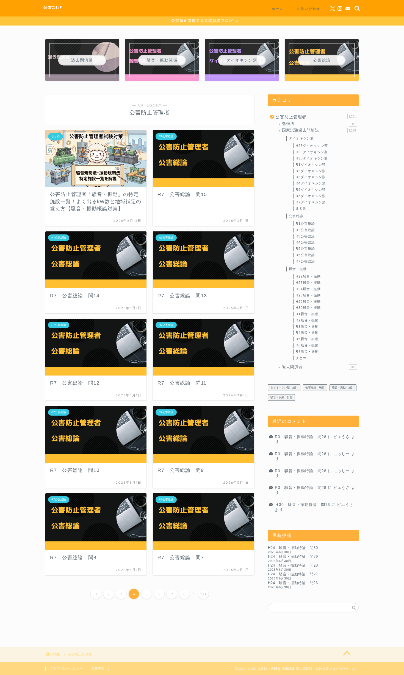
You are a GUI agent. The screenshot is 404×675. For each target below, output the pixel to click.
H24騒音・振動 (308, 289)
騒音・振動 (298, 269)
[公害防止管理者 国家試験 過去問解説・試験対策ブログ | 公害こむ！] (53, 10)
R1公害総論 (305, 224)
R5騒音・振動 (307, 339)
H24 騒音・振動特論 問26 (293, 583)
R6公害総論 (305, 255)
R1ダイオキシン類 (311, 165)
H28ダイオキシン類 (312, 146)
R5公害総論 (305, 249)
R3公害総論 (305, 236)
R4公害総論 (305, 242)
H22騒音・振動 (308, 276)
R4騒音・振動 (307, 333)
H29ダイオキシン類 (312, 152)
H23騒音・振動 (308, 283)
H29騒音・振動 (308, 302)
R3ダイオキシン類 (311, 177)
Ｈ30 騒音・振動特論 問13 (302, 505)
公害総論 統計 (315, 387)
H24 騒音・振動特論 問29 (293, 556)
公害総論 (296, 216)
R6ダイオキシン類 (311, 196)
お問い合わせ (308, 9)
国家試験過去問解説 (319, 130)
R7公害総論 (305, 261)
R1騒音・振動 (307, 314)
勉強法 (318, 124)
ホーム (277, 9)
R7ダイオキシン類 (311, 202)
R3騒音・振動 (307, 327)
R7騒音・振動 (307, 352)
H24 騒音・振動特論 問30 (293, 548)
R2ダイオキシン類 (311, 171)
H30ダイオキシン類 (312, 158)
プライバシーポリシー (66, 668)
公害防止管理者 (316, 116)
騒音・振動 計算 (281, 397)
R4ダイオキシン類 (311, 183)
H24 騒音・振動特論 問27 (293, 574)
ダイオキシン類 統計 (284, 387)
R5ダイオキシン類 (311, 190)
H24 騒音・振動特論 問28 (293, 565)
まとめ (301, 208)
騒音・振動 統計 (343, 387)
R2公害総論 (305, 230)
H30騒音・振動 (308, 308)
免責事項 (97, 668)
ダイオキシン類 (301, 138)
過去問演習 (318, 367)
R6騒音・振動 (307, 345)
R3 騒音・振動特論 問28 (300, 437)
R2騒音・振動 (307, 320)
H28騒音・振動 (308, 295)
